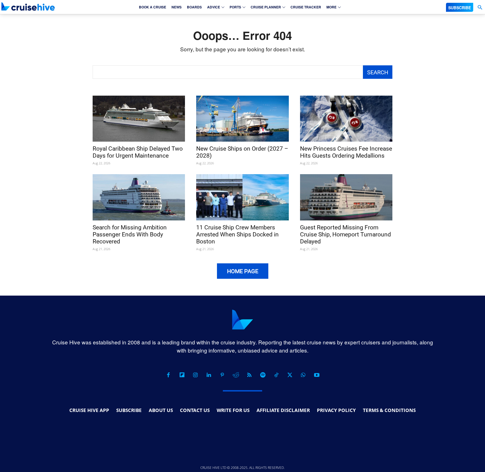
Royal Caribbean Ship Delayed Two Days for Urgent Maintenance (138, 152)
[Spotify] (262, 375)
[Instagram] (195, 375)
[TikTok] (276, 375)
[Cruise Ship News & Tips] (28, 6)
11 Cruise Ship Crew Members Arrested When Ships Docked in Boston (237, 234)
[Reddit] (235, 375)
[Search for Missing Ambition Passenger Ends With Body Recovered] (139, 197)
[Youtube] (316, 375)
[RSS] (249, 375)
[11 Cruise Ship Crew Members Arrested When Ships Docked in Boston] (242, 197)
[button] (480, 7)
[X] (289, 375)
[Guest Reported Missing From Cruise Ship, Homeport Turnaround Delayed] (346, 197)
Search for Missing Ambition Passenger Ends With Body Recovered (130, 234)
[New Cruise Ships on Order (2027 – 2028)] (242, 119)
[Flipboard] (182, 375)
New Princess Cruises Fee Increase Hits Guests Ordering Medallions (346, 152)
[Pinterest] (222, 375)
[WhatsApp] (303, 375)
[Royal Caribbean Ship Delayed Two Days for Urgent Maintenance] (139, 119)
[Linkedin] (208, 375)
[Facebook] (168, 375)
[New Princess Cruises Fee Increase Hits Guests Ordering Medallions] (346, 119)
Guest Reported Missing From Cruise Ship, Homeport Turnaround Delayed (345, 234)
